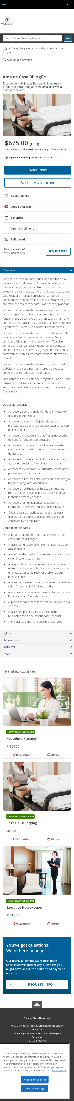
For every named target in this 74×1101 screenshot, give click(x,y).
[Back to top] (37, 1017)
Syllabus (8, 633)
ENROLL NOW (38, 170)
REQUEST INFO (58, 251)
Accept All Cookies (35, 1079)
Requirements (11, 640)
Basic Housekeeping (21, 823)
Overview (9, 270)
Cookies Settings (35, 1088)
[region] (35, 1071)
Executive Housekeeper (24, 907)
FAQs (6, 653)
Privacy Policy (59, 1070)
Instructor (9, 647)
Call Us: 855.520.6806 (17, 59)
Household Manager (21, 738)
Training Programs (21, 48)
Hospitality (40, 48)
